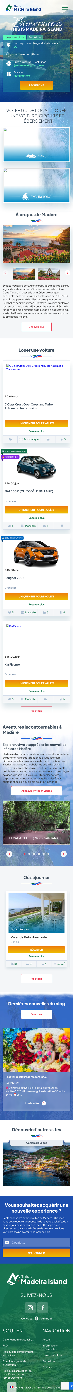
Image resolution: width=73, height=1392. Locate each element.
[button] (67, 272)
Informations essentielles (50, 1347)
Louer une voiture (53, 1355)
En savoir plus (36, 326)
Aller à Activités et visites (36, 790)
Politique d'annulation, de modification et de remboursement (17, 1374)
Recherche (36, 85)
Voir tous (36, 710)
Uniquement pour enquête (36, 423)
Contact (47, 1367)
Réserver (36, 949)
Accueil (47, 1339)
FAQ (5, 1345)
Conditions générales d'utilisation (15, 1363)
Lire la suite (32, 1103)
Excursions (49, 1361)
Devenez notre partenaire (17, 1339)
